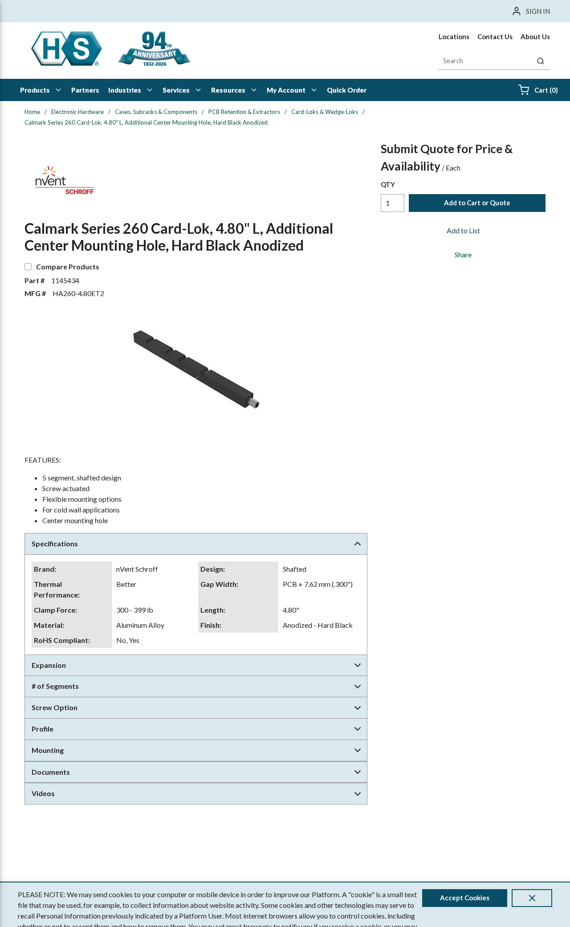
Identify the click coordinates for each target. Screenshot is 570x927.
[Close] (532, 898)
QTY (388, 184)
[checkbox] (28, 266)
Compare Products (67, 266)
